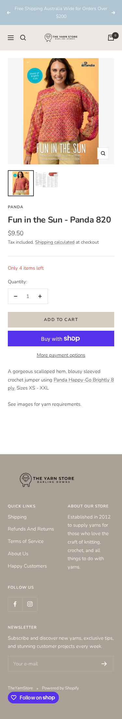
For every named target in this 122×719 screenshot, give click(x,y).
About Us (18, 553)
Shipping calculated (55, 242)
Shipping (17, 517)
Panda (15, 207)
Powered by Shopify (60, 688)
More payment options (61, 355)
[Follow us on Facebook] (15, 604)
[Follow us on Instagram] (29, 604)
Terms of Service (26, 541)
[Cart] (111, 38)
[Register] (104, 663)
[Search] (23, 38)
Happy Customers (27, 566)
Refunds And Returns (31, 529)
